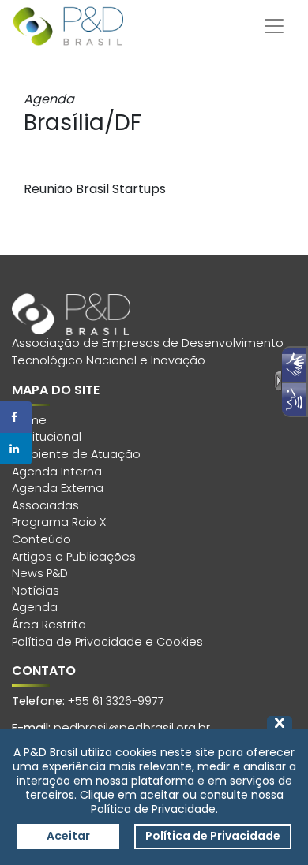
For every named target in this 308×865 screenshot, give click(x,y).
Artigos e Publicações (74, 557)
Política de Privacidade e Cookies (107, 642)
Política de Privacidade (212, 836)
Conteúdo (41, 539)
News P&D (40, 573)
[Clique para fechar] (279, 722)
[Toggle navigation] (274, 26)
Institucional (46, 437)
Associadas (45, 505)
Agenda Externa (57, 488)
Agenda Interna (57, 471)
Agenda (35, 607)
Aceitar (68, 836)
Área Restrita (49, 624)
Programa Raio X (59, 522)
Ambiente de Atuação (76, 454)
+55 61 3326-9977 (116, 701)
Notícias (35, 590)
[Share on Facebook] (16, 417)
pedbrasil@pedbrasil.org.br (132, 728)
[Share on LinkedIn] (16, 448)
